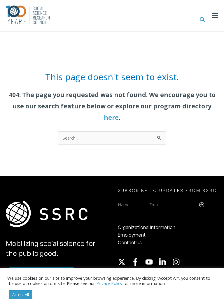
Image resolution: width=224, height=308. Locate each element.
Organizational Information (146, 227)
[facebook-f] (138, 262)
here (111, 117)
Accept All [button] (20, 294)
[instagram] (177, 262)
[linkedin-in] (165, 262)
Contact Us (130, 242)
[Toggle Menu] (215, 15)
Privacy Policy (109, 283)
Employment (132, 235)
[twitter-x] (124, 262)
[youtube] (151, 262)
